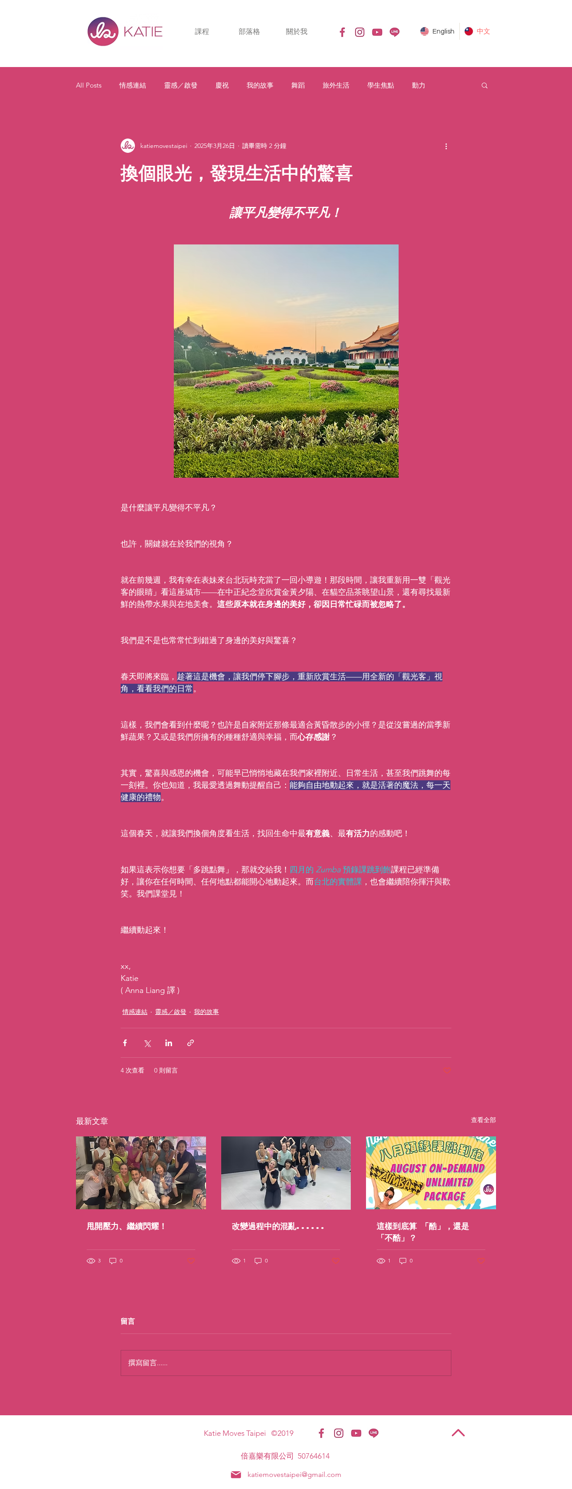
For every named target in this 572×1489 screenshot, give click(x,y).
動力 (418, 85)
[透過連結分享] (190, 1043)
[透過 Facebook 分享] (125, 1043)
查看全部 (483, 1120)
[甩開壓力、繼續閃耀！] (141, 1172)
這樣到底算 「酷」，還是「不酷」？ (423, 1231)
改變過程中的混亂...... (279, 1225)
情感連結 (132, 85)
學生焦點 (380, 85)
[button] (202, 31)
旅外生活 (336, 85)
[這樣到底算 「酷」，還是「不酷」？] (431, 1172)
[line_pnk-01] (394, 32)
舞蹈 (298, 85)
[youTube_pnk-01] (377, 32)
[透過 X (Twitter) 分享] (147, 1043)
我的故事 (260, 85)
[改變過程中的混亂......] (286, 1173)
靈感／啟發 (181, 85)
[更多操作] (446, 145)
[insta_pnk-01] (359, 32)
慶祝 (222, 85)
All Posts (88, 85)
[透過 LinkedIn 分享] (168, 1043)
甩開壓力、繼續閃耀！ (127, 1225)
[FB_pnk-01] (342, 32)
